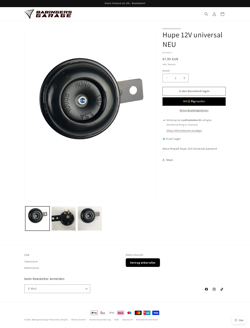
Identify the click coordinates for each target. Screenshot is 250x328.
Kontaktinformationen (147, 319)
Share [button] (169, 160)
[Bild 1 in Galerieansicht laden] (37, 218)
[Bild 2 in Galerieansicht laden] (63, 218)
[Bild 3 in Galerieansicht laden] (90, 218)
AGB (26, 254)
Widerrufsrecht (134, 254)
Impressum (31, 261)
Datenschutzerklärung (100, 319)
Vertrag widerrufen (143, 262)
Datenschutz (31, 267)
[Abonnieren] (86, 288)
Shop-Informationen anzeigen (184, 130)
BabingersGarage (40, 319)
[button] (206, 14)
